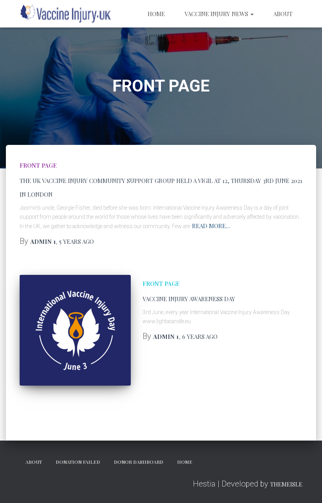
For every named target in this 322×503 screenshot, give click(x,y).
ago (76, 241)
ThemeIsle (286, 484)
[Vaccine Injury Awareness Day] (75, 330)
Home (156, 14)
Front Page (38, 165)
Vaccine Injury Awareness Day (189, 299)
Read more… (211, 226)
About (283, 14)
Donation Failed (78, 462)
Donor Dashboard (138, 462)
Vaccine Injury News (217, 14)
